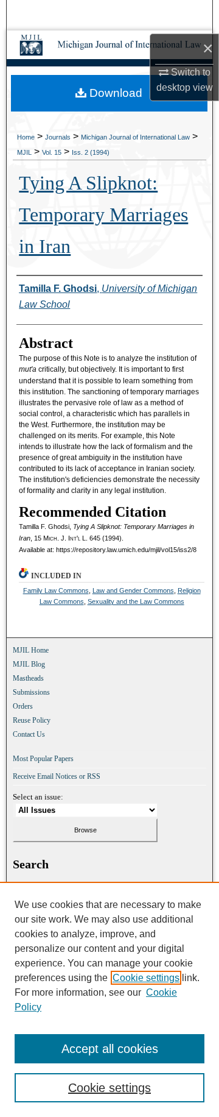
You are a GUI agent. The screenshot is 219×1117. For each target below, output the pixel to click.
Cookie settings (146, 978)
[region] (109, 999)
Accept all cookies (109, 1048)
